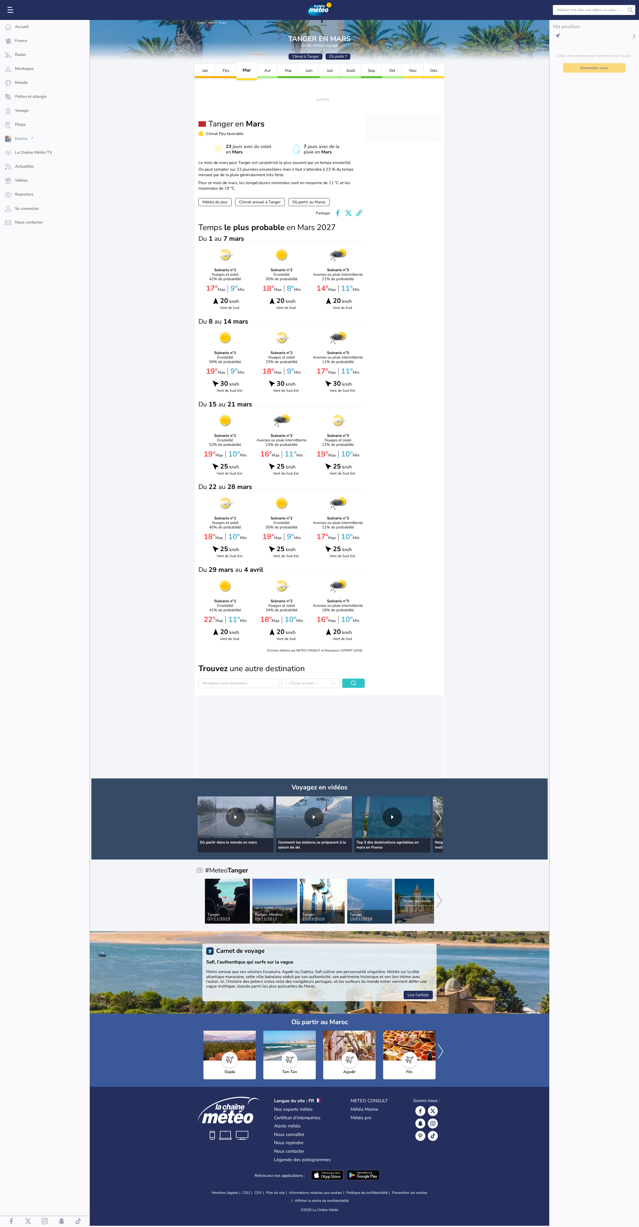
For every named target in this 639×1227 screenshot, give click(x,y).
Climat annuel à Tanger (260, 202)
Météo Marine (364, 1109)
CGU (246, 1192)
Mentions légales (225, 1192)
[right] (439, 818)
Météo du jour (215, 202)
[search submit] (630, 10)
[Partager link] (359, 213)
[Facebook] (420, 1111)
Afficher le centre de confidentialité (322, 1201)
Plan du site (275, 1192)
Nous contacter (289, 1151)
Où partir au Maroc (308, 202)
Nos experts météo (293, 1109)
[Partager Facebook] (337, 213)
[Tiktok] (433, 1136)
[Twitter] (433, 1111)
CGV (258, 1192)
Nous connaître (289, 1134)
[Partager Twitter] (348, 213)
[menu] (11, 10)
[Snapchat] (420, 1123)
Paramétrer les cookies (409, 1193)
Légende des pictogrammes (302, 1160)
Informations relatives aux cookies (315, 1192)
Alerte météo (287, 1126)
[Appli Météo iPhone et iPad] (327, 1175)
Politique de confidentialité (367, 1192)
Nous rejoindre (289, 1143)
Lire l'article (418, 995)
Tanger (222, 22)
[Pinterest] (420, 1136)
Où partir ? (338, 56)
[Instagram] (433, 1123)
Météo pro (361, 1118)
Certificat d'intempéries (297, 1118)
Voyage (200, 22)
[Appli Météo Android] (363, 1175)
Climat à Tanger (305, 56)
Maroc (211, 22)
